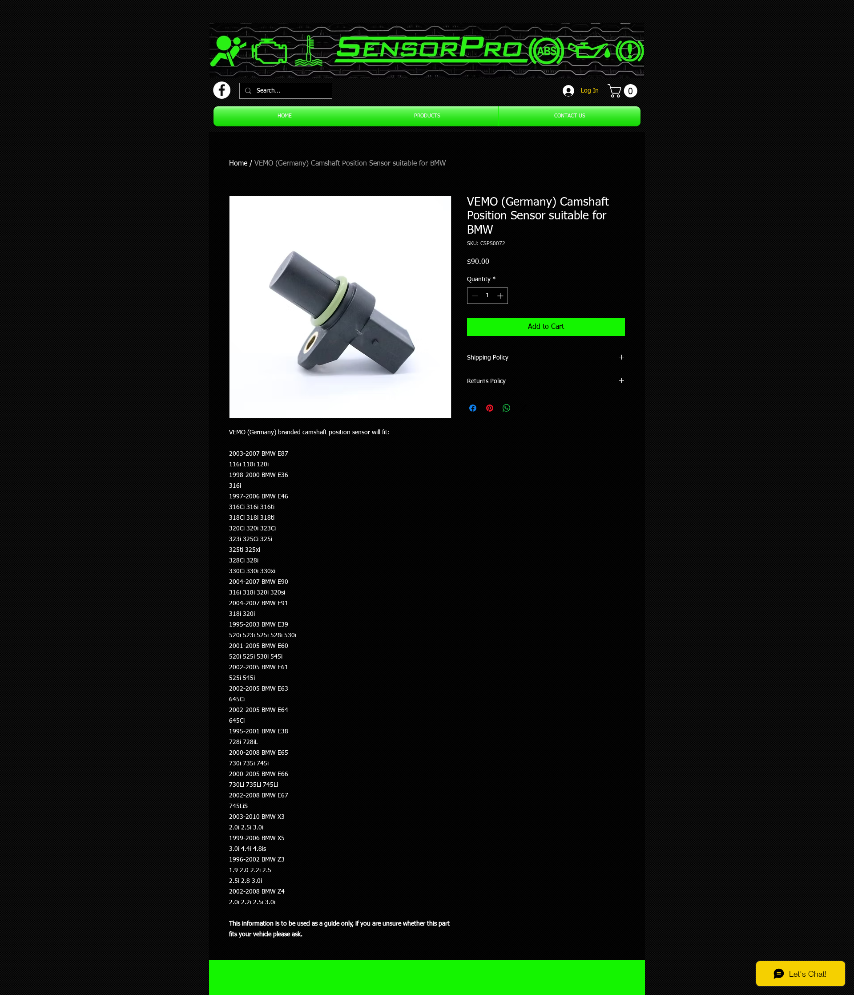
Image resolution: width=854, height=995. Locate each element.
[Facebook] (221, 90)
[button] (624, 90)
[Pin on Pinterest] (489, 408)
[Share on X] (523, 408)
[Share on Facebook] (472, 408)
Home (238, 163)
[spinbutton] (487, 295)
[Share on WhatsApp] (506, 408)
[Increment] (501, 295)
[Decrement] (473, 295)
